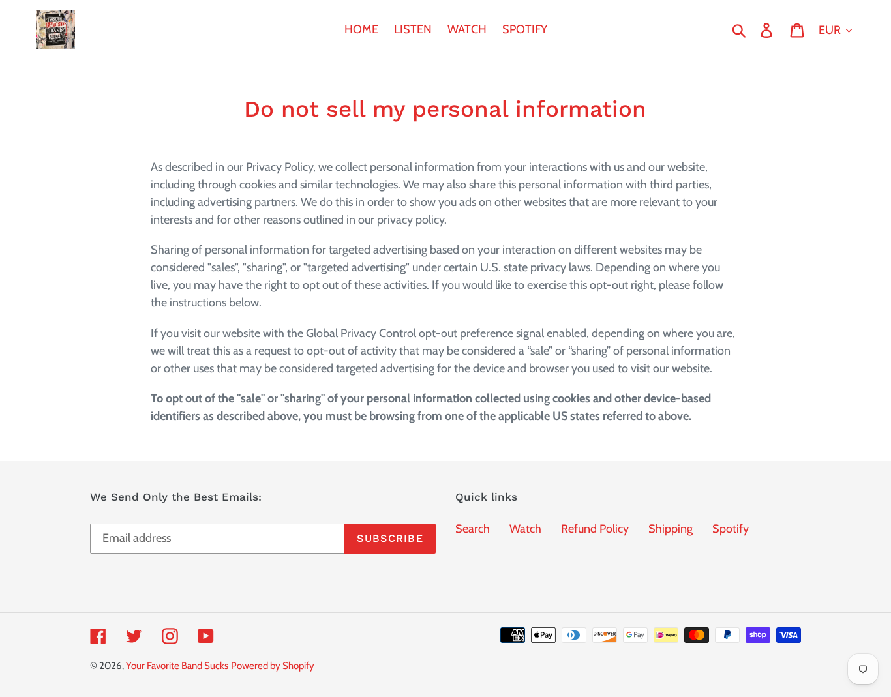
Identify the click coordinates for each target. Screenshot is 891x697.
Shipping (670, 529)
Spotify (730, 529)
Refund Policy (595, 529)
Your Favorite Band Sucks (177, 666)
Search (472, 529)
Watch (525, 529)
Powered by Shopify (272, 666)
